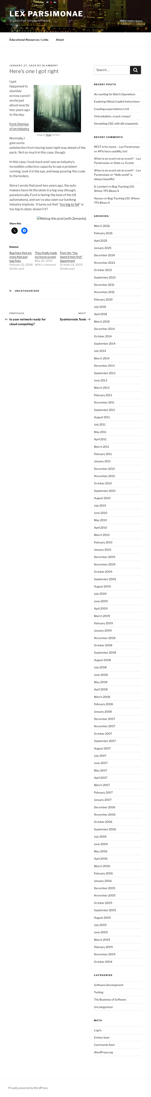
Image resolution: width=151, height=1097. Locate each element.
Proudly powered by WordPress (28, 1088)
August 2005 (102, 917)
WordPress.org (103, 1052)
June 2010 (100, 512)
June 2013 (100, 380)
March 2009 (102, 616)
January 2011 (102, 461)
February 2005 (103, 947)
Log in (97, 1030)
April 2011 (100, 439)
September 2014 (104, 343)
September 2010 (105, 490)
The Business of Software (110, 999)
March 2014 (102, 358)
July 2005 (100, 925)
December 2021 (104, 284)
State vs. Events (124, 163)
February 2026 (103, 233)
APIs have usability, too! (112, 151)
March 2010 (102, 534)
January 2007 (102, 799)
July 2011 (100, 424)
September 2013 (104, 373)
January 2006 (103, 880)
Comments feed (104, 1044)
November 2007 (104, 726)
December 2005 (104, 888)
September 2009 (105, 579)
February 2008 (103, 704)
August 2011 (102, 417)
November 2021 (104, 292)
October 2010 (103, 483)
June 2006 (101, 844)
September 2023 (105, 277)
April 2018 (100, 314)
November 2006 (104, 814)
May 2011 (100, 432)
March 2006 (102, 866)
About (60, 39)
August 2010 (102, 498)
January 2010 (102, 549)
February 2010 (103, 542)
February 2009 (103, 623)
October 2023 (103, 270)
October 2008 (103, 645)
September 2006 (105, 829)
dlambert (50, 65)
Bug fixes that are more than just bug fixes (20, 256)
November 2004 (104, 954)
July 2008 (100, 667)
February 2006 (103, 873)
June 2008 (101, 674)
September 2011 (104, 410)
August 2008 (102, 660)
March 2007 (102, 785)
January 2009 (103, 630)
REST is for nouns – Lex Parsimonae (117, 146)
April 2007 (100, 777)
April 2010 (100, 527)
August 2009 (102, 586)
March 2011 (101, 446)
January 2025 (102, 248)
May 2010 (100, 520)
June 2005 (101, 932)
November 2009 (104, 564)
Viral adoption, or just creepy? (112, 116)
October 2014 (103, 336)
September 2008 (105, 652)
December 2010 (104, 468)
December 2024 (104, 255)
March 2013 (102, 387)
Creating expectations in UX (111, 109)
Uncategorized (27, 291)
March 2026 (102, 226)
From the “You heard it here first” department (71, 256)
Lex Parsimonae (46, 13)
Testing (98, 992)
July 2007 (100, 755)
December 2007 (104, 719)
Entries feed (101, 1037)
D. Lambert (101, 186)
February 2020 (103, 299)
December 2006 (104, 807)
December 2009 (104, 557)
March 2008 (102, 696)
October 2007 (103, 733)
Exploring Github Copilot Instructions (117, 101)
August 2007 (102, 748)
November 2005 (104, 895)
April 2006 (101, 858)
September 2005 (105, 910)
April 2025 (100, 240)
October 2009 (103, 571)
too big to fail (69, 204)
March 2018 (102, 321)
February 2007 (103, 792)
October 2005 (103, 903)
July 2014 (100, 350)
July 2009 (100, 593)
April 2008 (101, 689)
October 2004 (103, 961)
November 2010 (104, 476)
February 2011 (103, 454)
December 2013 (104, 365)
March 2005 (102, 939)
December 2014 (104, 328)
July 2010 (100, 505)
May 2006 (100, 851)
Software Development (108, 985)
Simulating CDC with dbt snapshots (116, 123)
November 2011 (104, 402)
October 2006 (103, 821)
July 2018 (100, 306)
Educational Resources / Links (28, 39)
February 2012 (103, 395)
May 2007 (100, 770)
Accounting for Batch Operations (114, 94)
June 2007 (101, 763)
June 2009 (101, 601)
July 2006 (100, 836)
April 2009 (101, 608)
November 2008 (104, 638)
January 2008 (103, 711)
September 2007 (105, 741)
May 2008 (100, 682)
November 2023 (104, 262)
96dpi (48, 135)
